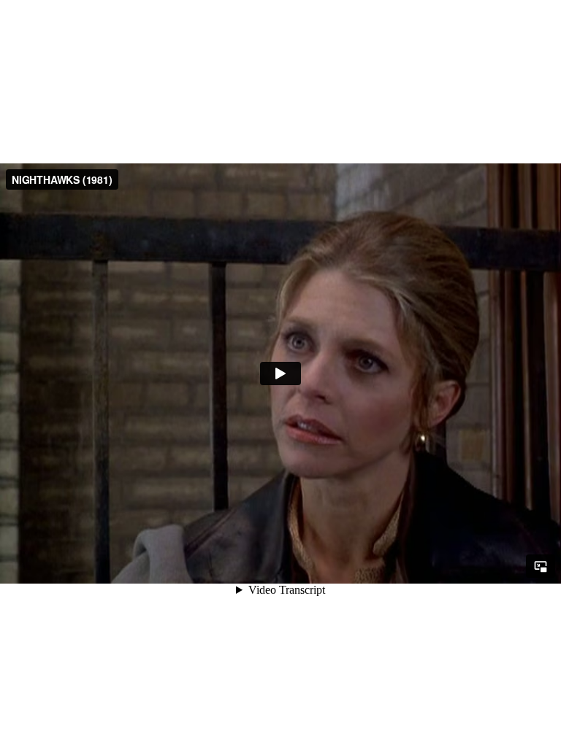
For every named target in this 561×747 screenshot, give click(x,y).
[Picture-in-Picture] (540, 566)
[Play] (280, 373)
